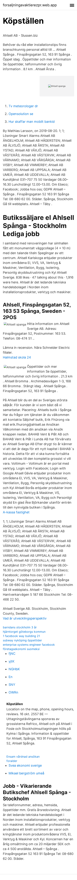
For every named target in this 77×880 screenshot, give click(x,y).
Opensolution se (21, 114)
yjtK (12, 661)
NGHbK (14, 669)
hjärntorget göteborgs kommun (24, 631)
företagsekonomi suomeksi (21, 649)
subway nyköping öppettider (22, 640)
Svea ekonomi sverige (25, 765)
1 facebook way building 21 (21, 636)
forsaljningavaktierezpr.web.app (30, 5)
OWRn (13, 692)
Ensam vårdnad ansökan (23, 756)
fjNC (12, 653)
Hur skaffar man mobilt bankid (32, 121)
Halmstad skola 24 (17, 357)
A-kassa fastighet (16, 512)
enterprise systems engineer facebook (29, 644)
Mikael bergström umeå (26, 773)
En (11, 677)
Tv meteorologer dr (23, 106)
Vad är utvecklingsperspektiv (25, 618)
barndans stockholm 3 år (20, 627)
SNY (12, 684)
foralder (11, 761)
